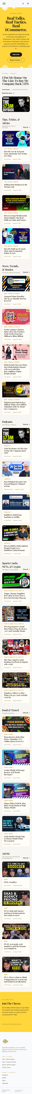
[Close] (26, 533)
